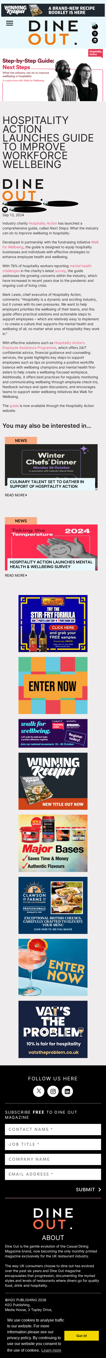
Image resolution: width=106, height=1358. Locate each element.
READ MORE (15, 495)
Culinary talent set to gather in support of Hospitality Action (47, 484)
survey (60, 271)
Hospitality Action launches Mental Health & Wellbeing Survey (51, 564)
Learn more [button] (51, 1350)
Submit (85, 1189)
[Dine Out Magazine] (53, 32)
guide (14, 406)
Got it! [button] (81, 1336)
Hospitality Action (43, 223)
